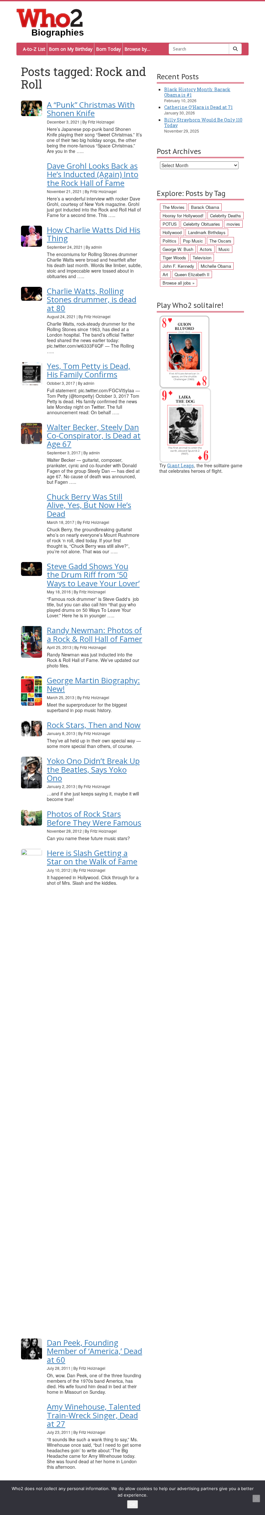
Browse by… (137, 49)
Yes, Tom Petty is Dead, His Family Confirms (88, 370)
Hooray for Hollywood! (183, 215)
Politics (169, 241)
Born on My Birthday (70, 49)
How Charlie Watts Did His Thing (93, 233)
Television (202, 257)
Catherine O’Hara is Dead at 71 (198, 107)
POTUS (170, 224)
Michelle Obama (216, 266)
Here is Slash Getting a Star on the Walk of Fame (92, 857)
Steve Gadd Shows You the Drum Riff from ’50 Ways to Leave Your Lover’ (93, 575)
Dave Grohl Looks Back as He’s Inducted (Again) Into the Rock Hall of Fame (92, 174)
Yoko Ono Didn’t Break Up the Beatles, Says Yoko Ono (93, 769)
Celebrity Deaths (225, 215)
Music (224, 249)
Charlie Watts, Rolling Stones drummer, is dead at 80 (91, 299)
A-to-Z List (34, 49)
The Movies (174, 207)
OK (132, 1504)
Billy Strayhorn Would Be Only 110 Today (203, 122)
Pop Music (193, 241)
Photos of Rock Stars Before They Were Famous (94, 818)
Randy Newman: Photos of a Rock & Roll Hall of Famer (94, 634)
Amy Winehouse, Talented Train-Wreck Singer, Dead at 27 (94, 1415)
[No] (256, 1498)
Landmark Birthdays (207, 232)
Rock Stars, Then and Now (94, 725)
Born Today (108, 49)
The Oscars (220, 241)
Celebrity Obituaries (201, 224)
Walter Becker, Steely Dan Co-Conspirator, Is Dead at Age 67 (94, 435)
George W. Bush (178, 249)
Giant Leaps (180, 465)
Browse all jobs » (179, 283)
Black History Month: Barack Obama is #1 (197, 92)
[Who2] (49, 17)
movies (233, 224)
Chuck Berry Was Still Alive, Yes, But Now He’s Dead (89, 505)
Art (165, 274)
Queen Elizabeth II (192, 274)
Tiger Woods (174, 257)
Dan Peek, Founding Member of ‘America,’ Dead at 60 (94, 1351)
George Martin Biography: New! (93, 684)
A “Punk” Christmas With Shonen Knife (91, 108)
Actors (206, 249)
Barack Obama (205, 207)
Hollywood (172, 232)
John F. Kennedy (178, 266)
